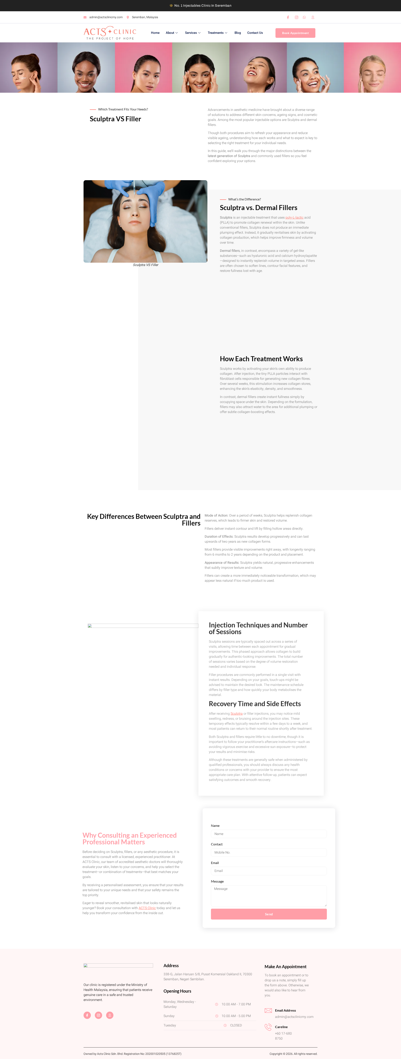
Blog (238, 33)
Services (191, 33)
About (170, 33)
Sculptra (237, 713)
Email (215, 863)
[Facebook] (87, 1015)
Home (155, 33)
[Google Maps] (109, 1015)
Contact (217, 844)
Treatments (216, 33)
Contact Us (255, 33)
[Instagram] (98, 1015)
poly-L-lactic (294, 217)
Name (215, 825)
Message (217, 881)
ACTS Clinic (147, 908)
